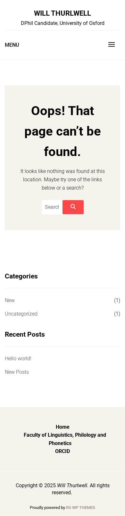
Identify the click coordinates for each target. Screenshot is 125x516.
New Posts (17, 372)
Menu (12, 45)
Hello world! (18, 359)
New (10, 300)
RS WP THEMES (80, 507)
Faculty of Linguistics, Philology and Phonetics (65, 439)
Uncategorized (21, 314)
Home (63, 427)
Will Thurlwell (62, 13)
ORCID (62, 451)
